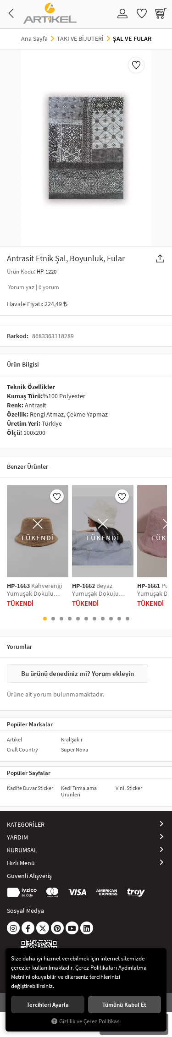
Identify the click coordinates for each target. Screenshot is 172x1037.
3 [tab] (61, 618)
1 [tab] (45, 618)
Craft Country (22, 749)
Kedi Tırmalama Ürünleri (79, 791)
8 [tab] (103, 618)
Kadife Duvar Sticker (30, 788)
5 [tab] (78, 618)
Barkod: (17, 336)
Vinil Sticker (129, 788)
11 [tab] (127, 618)
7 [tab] (94, 618)
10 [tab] (119, 618)
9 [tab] (111, 618)
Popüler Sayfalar (28, 772)
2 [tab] (53, 618)
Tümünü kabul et (124, 1004)
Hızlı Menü (21, 863)
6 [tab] (86, 618)
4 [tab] (70, 618)
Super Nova (74, 749)
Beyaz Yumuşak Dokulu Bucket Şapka (95, 590)
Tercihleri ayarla (48, 1004)
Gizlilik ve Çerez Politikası (90, 1021)
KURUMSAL (22, 850)
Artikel (14, 739)
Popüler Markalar (30, 724)
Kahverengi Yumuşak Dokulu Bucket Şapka (34, 590)
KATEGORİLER (25, 824)
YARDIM (17, 837)
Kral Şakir (72, 739)
